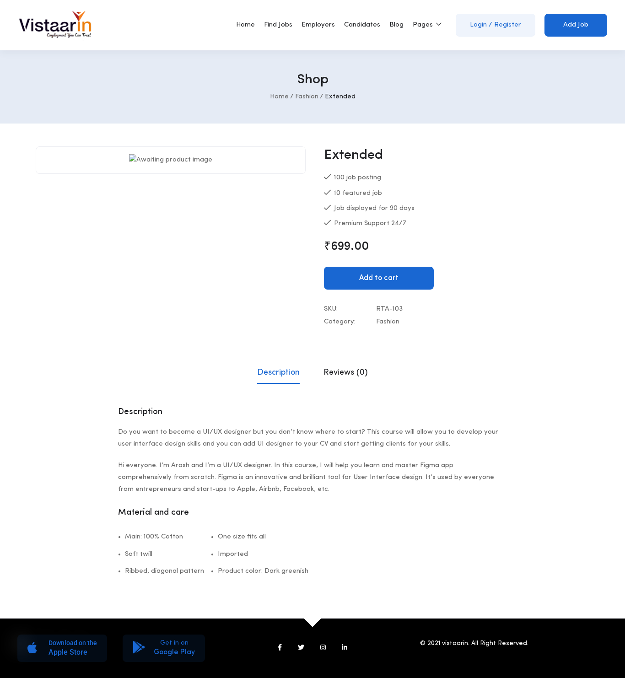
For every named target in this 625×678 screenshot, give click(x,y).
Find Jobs (278, 25)
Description (278, 372)
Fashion (306, 96)
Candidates (362, 25)
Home (245, 25)
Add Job (575, 25)
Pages (424, 25)
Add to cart (379, 278)
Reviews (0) (345, 372)
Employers (318, 25)
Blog (396, 25)
